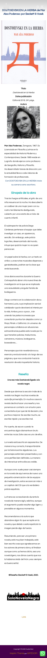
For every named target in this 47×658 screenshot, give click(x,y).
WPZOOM (32, 653)
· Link (23, 617)
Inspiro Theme (17, 653)
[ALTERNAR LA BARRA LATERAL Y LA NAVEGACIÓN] (43, 6)
